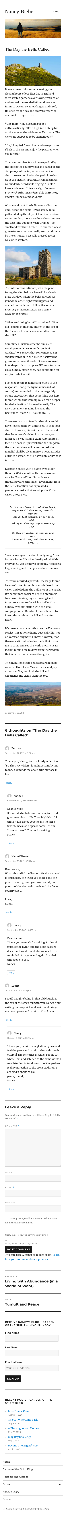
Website (10, 1202)
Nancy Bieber (20, 11)
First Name (12, 1332)
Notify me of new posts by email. (21, 1243)
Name (9, 1172)
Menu (55, 11)
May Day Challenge (19, 1436)
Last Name (11, 1347)
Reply (9, 783)
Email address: (14, 1362)
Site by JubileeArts (40, 1509)
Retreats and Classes (15, 1476)
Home (6, 1461)
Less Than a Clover (19, 1411)
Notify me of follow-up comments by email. (26, 1235)
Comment (12, 1126)
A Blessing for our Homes (23, 1428)
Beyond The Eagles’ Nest (23, 1445)
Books (6, 1484)
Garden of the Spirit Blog (18, 1469)
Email (9, 1187)
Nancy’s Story (11, 1491)
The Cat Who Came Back (23, 1419)
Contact (8, 1499)
